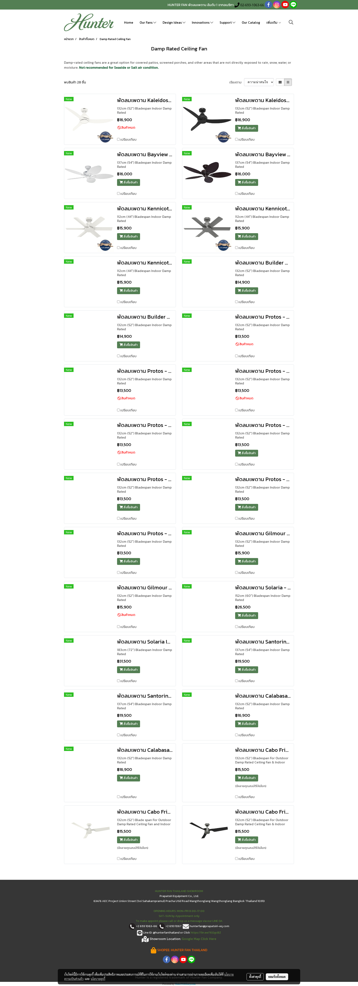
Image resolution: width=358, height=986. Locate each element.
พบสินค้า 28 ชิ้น (75, 82)
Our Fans (146, 22)
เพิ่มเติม (272, 22)
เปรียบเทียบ (128, 139)
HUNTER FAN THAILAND (189, 949)
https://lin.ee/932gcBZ (206, 932)
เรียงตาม (236, 82)
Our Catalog (251, 22)
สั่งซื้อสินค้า (248, 128)
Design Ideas (173, 22)
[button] (291, 22)
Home (128, 22)
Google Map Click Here (199, 938)
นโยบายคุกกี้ (98, 979)
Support (226, 22)
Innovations (201, 22)
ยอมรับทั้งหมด (277, 977)
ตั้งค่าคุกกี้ (255, 977)
